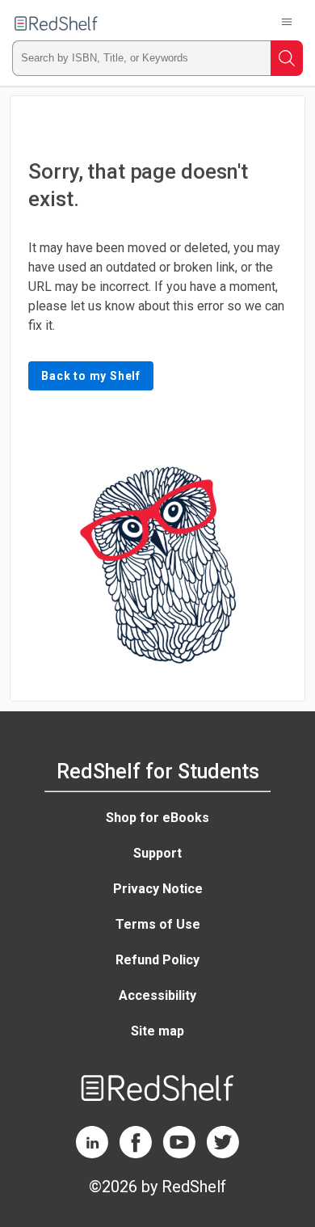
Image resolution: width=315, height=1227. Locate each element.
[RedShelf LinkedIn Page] (92, 1154)
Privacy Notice (158, 888)
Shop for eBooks (157, 817)
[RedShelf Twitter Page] (223, 1154)
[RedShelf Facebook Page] (136, 1154)
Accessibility (157, 995)
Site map (157, 1031)
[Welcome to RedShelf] (56, 23)
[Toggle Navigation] (287, 23)
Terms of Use (158, 924)
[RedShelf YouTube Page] (179, 1154)
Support (157, 853)
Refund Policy (158, 960)
